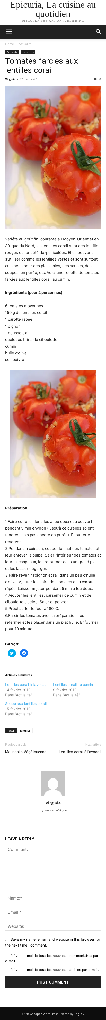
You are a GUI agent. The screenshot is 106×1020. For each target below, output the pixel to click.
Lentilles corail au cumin (73, 684)
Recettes (28, 52)
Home (9, 44)
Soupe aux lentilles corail (26, 703)
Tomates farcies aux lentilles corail (41, 65)
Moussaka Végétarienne (25, 751)
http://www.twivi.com (53, 810)
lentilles (25, 730)
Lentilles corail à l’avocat (25, 684)
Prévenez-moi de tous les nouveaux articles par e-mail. (54, 970)
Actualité (25, 44)
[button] (99, 32)
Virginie (10, 79)
